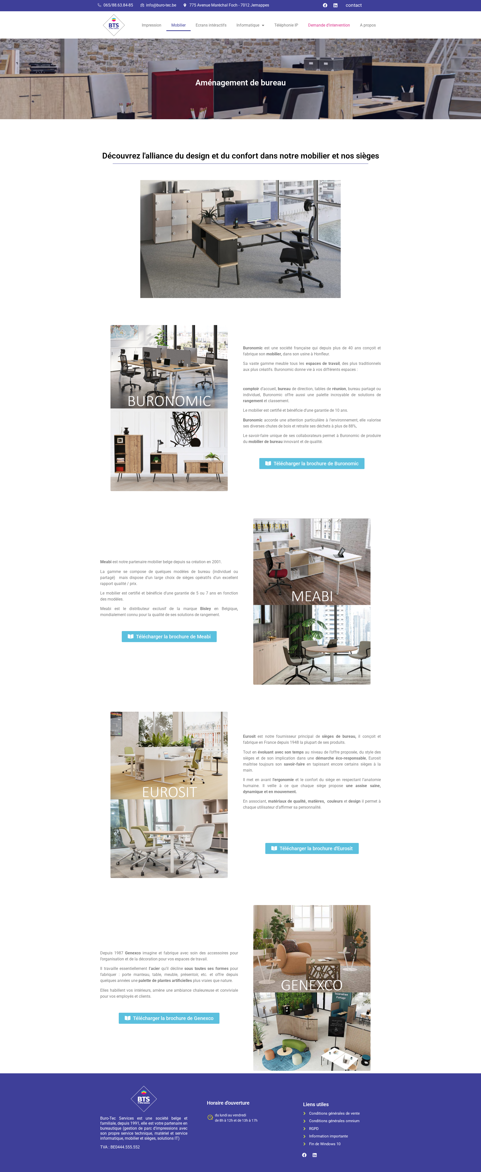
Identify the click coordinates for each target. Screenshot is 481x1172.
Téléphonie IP (286, 25)
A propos (368, 25)
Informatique (247, 25)
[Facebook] (325, 5)
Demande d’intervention (329, 25)
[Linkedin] (335, 5)
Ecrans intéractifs (211, 25)
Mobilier (178, 25)
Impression (151, 25)
